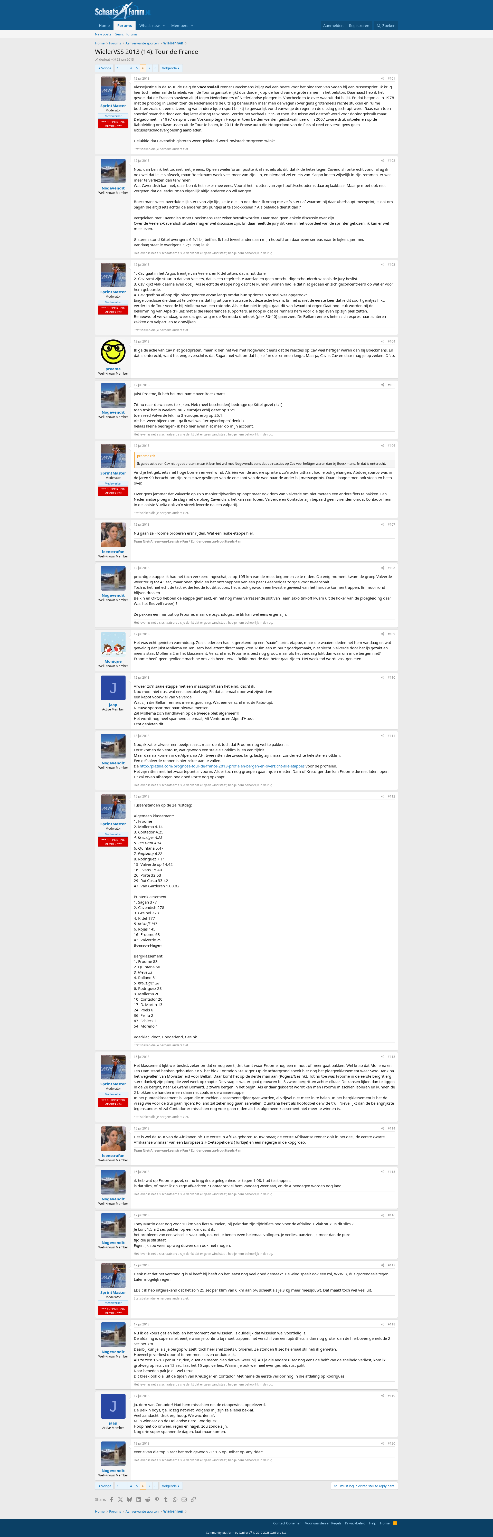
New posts (103, 34)
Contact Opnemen (287, 1523)
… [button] (124, 68)
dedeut (104, 59)
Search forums (126, 34)
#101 (391, 78)
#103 (391, 264)
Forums (124, 25)
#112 (391, 796)
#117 (391, 1265)
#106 (391, 445)
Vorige (106, 68)
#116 (391, 1215)
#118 (391, 1324)
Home (104, 25)
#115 (391, 1172)
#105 (391, 385)
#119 (391, 1396)
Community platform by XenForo (246, 1532)
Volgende (169, 68)
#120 (391, 1443)
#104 (391, 341)
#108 (391, 568)
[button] (163, 25)
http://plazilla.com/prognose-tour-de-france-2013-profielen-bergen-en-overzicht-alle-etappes (222, 765)
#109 (391, 634)
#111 (391, 736)
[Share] (382, 79)
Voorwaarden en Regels (323, 1523)
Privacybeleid (355, 1523)
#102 (391, 160)
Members (179, 25)
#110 (391, 677)
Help (372, 1523)
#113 (391, 1057)
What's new (149, 25)
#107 (391, 524)
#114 (391, 1128)
